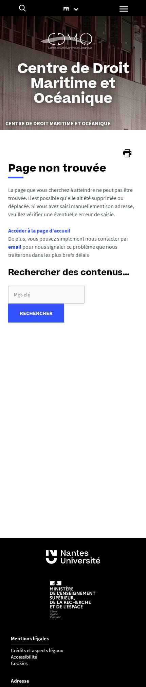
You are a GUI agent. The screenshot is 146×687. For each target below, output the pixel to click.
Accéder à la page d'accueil (39, 230)
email (14, 246)
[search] (46, 295)
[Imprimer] (127, 153)
